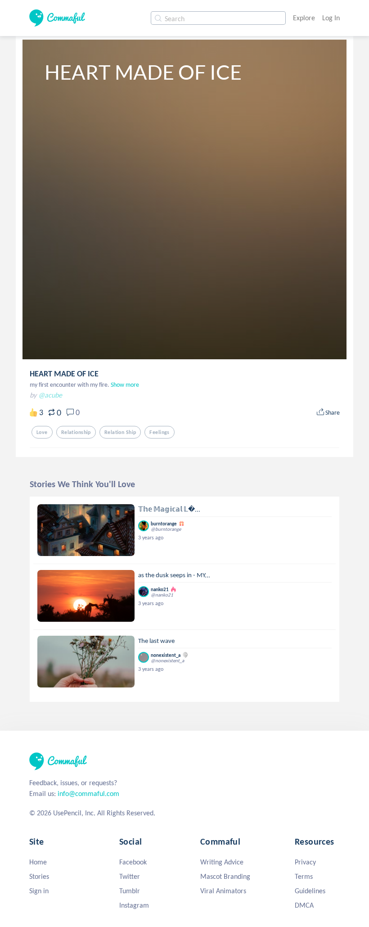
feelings (159, 432)
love (42, 432)
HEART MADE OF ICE (64, 374)
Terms (304, 876)
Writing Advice (221, 862)
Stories (39, 876)
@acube (50, 395)
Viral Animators (223, 890)
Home (38, 862)
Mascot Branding (225, 876)
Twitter (129, 876)
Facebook (133, 862)
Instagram (134, 905)
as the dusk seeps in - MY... (174, 575)
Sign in (39, 890)
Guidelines (310, 890)
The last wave (156, 641)
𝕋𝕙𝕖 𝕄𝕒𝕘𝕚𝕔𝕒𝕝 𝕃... (169, 509)
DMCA (304, 905)
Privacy (305, 862)
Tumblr (129, 890)
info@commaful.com (88, 793)
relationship (76, 432)
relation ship (120, 432)
